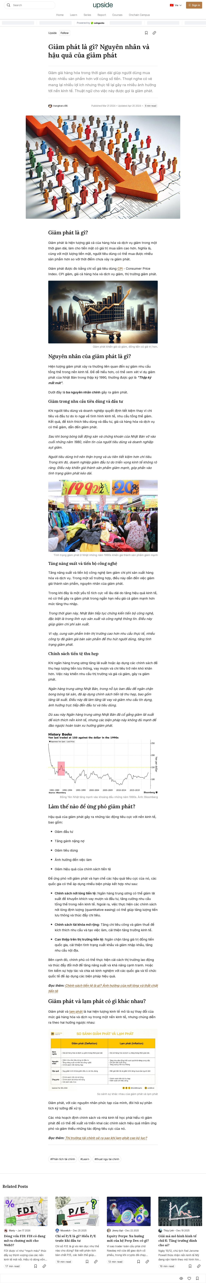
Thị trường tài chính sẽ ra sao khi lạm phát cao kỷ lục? (106, 1138)
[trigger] (29, 5)
